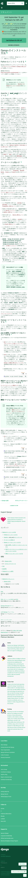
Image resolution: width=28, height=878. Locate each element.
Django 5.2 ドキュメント (8, 579)
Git (4, 436)
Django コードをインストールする (12, 542)
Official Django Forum (6, 796)
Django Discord (4, 794)
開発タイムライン (16, 409)
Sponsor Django (4, 833)
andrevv (4, 867)
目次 (3, 566)
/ (23, 373)
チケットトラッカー (6, 620)
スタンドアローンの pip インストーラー (13, 343)
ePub (20, 630)
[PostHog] (3, 713)
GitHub (2, 808)
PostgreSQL (16, 170)
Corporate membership (6, 835)
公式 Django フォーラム (7, 612)
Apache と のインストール (13, 537)
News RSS (3, 821)
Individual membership (6, 779)
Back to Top (14, 505)
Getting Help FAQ (5, 791)
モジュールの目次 (9, 599)
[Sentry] (3, 647)
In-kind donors (5, 856)
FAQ (2, 591)
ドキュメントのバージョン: (18, 871)
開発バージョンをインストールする (14, 553)
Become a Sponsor (13, 45)
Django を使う (5, 500)
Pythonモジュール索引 (7, 571)
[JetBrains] (3, 660)
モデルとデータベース (20, 500)
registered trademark (15, 873)
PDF (18, 630)
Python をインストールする (10, 534)
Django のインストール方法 (9, 532)
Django (2, 3)
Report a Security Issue (6, 777)
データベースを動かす (9, 540)
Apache (23, 107)
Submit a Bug (4, 774)
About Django (4, 744)
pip (4, 342)
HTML (14, 630)
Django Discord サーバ (7, 606)
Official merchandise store (7, 838)
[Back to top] (25, 875)
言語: (23, 867)
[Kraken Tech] (3, 686)
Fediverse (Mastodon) (6, 813)
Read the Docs (4, 632)
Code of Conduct (5, 755)
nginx (10, 154)
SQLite (13, 172)
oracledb (20, 219)
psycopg (19, 202)
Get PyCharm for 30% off (14, 40)
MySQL (2, 172)
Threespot (4, 863)
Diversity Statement (5, 757)
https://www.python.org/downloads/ (10, 72)
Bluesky (3, 816)
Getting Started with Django (7, 747)
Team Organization (5, 749)
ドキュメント (6, 12)
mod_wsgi (3, 109)
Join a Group (4, 769)
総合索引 (4, 568)
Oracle (6, 172)
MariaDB (22, 170)
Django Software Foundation (8, 752)
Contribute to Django (6, 772)
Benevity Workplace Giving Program (9, 840)
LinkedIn (3, 818)
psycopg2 (4, 204)
